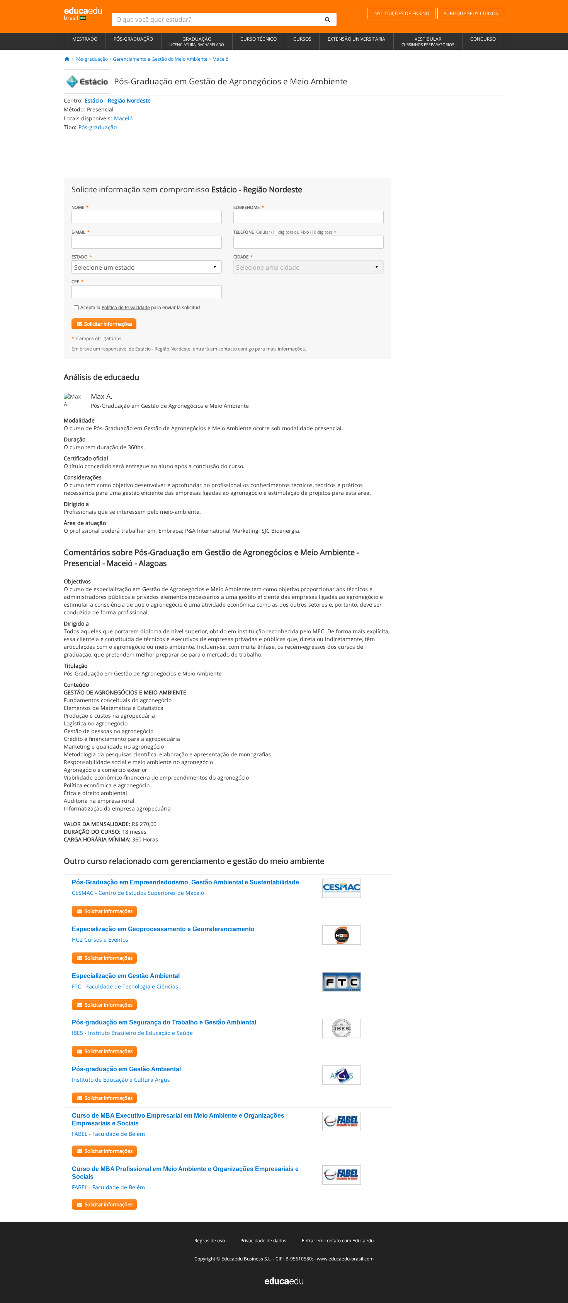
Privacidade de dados (263, 1240)
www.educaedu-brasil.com (345, 1258)
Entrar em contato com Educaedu (338, 1240)
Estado (79, 257)
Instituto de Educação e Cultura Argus (121, 1079)
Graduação (196, 41)
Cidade (240, 257)
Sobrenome (246, 207)
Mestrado (84, 39)
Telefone (282, 232)
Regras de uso (209, 1240)
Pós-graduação (133, 39)
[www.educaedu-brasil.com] (284, 1280)
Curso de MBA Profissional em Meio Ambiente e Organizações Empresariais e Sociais (185, 1173)
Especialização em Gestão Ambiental (126, 976)
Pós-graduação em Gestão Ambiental (126, 1069)
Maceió (220, 59)
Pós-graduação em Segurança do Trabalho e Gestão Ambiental (164, 1022)
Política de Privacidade (126, 307)
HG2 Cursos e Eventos (100, 939)
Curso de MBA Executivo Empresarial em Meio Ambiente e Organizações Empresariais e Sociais (178, 1119)
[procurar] (328, 19)
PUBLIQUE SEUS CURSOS (471, 13)
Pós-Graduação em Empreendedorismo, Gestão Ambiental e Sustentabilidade (185, 882)
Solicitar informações (108, 323)
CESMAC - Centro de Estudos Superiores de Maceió (138, 892)
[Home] (67, 59)
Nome (77, 207)
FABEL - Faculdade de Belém (108, 1133)
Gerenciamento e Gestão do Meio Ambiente (160, 59)
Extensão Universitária (356, 39)
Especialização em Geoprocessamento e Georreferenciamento (163, 929)
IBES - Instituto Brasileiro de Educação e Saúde (132, 1032)
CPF (75, 281)
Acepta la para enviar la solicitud (140, 307)
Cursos (302, 39)
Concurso (483, 39)
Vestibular (427, 41)
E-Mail (78, 232)
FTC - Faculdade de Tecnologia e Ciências (125, 986)
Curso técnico (258, 39)
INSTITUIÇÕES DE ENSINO (401, 13)
